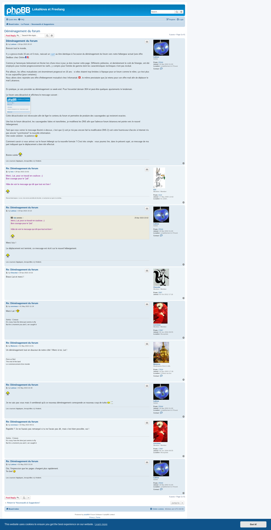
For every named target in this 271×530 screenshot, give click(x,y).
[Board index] (18, 10)
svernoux (157, 325)
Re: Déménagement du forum (22, 168)
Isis (154, 189)
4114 (160, 195)
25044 (160, 62)
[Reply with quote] (147, 42)
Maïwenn (156, 364)
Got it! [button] (253, 524)
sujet (52, 54)
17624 (160, 369)
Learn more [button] (101, 524)
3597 (160, 292)
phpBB (86, 514)
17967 (160, 330)
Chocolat (156, 287)
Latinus (156, 57)
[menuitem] (21, 19)
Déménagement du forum (22, 31)
